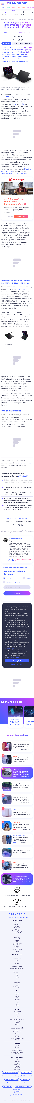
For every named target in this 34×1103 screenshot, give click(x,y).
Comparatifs (16, 743)
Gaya (17, 1063)
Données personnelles (17, 1096)
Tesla (17, 985)
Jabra (17, 1015)
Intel (14, 104)
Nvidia (21, 104)
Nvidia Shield (17, 948)
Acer (16, 97)
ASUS (17, 940)
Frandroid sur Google (22, 463)
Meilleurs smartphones (10, 1072)
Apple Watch (17, 1032)
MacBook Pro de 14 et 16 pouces (14, 174)
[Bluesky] (27, 917)
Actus (3, 7)
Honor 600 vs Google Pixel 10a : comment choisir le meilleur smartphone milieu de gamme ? (21, 746)
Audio (17, 1009)
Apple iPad (17, 1046)
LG (17, 994)
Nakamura (17, 1066)
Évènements (17, 531)
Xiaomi (17, 934)
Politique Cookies (17, 1094)
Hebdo (28, 578)
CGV (17, 1097)
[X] (7, 917)
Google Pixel (17, 924)
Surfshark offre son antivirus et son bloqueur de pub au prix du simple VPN (15, 722)
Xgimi (17, 1004)
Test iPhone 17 (25, 1076)
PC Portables (17, 955)
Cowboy (17, 1060)
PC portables (22, 19)
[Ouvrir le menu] (2, 3)
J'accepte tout (18, 661)
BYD (17, 976)
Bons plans (21, 7)
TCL (17, 1002)
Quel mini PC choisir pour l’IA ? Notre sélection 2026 (21, 878)
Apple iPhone (17, 923)
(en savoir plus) (15, 639)
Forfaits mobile (26, 1072)
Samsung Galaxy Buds (17, 1019)
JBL (17, 1016)
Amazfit (17, 1030)
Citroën (17, 977)
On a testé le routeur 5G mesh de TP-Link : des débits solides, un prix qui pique (21, 812)
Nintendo (17, 946)
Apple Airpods (17, 1011)
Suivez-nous (6, 43)
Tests (8, 7)
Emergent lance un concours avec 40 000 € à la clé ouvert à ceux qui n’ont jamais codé (21, 785)
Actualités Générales (18, 835)
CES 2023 (9, 97)
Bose (17, 1013)
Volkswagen (17, 987)
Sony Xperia (17, 932)
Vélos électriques (17, 1057)
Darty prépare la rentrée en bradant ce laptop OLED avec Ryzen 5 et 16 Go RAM (21, 799)
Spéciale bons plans (13, 582)
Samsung (17, 999)
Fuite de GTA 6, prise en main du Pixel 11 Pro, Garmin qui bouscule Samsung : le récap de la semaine (20, 839)
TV (17, 990)
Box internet (8, 1086)
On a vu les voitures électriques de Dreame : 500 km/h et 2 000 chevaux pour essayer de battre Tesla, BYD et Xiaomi (17, 507)
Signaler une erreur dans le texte (17, 518)
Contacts (17, 1093)
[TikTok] (24, 917)
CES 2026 (23, 476)
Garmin (17, 1035)
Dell (17, 960)
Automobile (17, 972)
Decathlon (17, 1061)
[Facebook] (13, 917)
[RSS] (16, 917)
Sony (17, 1001)
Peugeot (17, 982)
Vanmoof (17, 1069)
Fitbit (17, 1033)
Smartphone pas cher (11, 1076)
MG (17, 980)
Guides (14, 7)
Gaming (17, 938)
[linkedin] (13, 560)
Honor (17, 963)
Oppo (17, 929)
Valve (17, 951)
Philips (17, 997)
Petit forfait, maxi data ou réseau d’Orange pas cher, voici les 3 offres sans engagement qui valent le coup (21, 825)
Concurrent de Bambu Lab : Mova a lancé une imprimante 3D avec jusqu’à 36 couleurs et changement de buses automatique (17, 500)
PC (15, 19)
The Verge (23, 289)
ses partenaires (9, 648)
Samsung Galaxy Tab (17, 1052)
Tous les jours (10, 578)
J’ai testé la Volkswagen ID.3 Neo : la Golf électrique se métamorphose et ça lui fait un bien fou (21, 772)
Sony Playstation (17, 949)
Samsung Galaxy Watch (17, 1038)
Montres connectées (17, 1028)
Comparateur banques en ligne (17, 1083)
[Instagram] (10, 917)
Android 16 (25, 1079)
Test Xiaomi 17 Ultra (12, 1079)
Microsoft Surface (17, 966)
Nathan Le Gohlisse (16, 539)
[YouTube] (18, 917)
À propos (17, 1091)
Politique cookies (13, 657)
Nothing (17, 1018)
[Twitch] (21, 917)
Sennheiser (17, 1021)
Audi (17, 974)
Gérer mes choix (17, 664)
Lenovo (17, 962)
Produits (10, 19)
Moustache (17, 1064)
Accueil (3, 19)
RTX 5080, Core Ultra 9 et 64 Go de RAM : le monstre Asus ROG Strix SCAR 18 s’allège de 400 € (21, 865)
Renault (17, 984)
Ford (17, 979)
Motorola (17, 928)
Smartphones (17, 921)
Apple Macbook (17, 959)
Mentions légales (17, 1089)
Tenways (17, 1067)
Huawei (17, 926)
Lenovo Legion (17, 943)
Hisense (17, 993)
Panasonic (17, 996)
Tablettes (17, 1043)
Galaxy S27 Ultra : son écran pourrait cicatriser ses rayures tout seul (21, 852)
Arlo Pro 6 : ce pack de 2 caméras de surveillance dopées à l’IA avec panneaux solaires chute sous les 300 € (20, 759)
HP (17, 965)
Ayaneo (17, 941)
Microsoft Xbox (17, 945)
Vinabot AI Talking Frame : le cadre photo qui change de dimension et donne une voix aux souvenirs (17, 482)
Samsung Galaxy (17, 931)
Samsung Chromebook (17, 968)
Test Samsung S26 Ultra (22, 1086)
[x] (9, 560)
